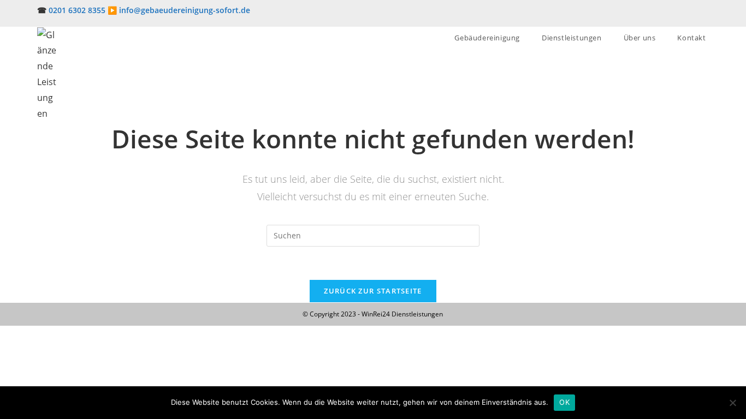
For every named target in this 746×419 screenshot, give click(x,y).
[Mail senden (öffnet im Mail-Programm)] (704, 15)
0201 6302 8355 (77, 10)
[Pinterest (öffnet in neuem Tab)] (692, 15)
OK (564, 402)
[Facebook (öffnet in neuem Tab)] (679, 15)
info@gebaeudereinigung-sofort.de (184, 10)
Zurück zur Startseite (373, 291)
